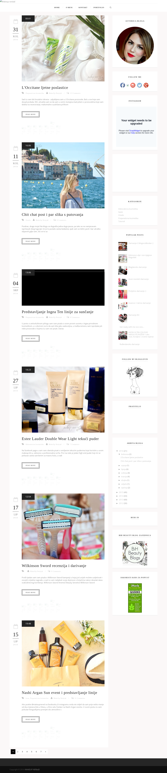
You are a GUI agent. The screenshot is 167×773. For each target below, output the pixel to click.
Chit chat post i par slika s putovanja (52, 214)
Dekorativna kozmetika (35, 444)
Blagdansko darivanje (137, 267)
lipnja (123, 469)
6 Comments (75, 317)
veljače (124, 484)
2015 (121, 492)
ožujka (124, 480)
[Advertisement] (135, 173)
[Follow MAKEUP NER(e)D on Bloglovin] (135, 379)
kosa (27, 698)
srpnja (124, 465)
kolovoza (125, 454)
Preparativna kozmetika (35, 93)
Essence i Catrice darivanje (139, 303)
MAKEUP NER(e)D (32, 769)
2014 (121, 496)
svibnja (124, 473)
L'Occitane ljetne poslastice (45, 87)
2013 (121, 499)
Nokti (120, 212)
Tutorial (121, 221)
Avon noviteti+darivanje (138, 279)
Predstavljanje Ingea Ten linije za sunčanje (58, 312)
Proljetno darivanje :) (137, 291)
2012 (121, 503)
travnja (124, 476)
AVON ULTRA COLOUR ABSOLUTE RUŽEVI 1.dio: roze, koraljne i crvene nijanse (141, 334)
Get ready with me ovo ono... (132, 327)
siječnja (124, 487)
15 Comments (75, 93)
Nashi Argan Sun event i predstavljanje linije (59, 692)
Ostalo (28, 220)
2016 (121, 451)
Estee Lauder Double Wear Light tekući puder (60, 438)
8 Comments (61, 220)
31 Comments (80, 698)
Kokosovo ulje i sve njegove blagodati (140, 256)
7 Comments (74, 444)
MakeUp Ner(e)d (55, 93)
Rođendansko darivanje (129, 344)
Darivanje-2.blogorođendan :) (140, 243)
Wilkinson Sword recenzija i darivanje (54, 565)
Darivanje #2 (133, 315)
